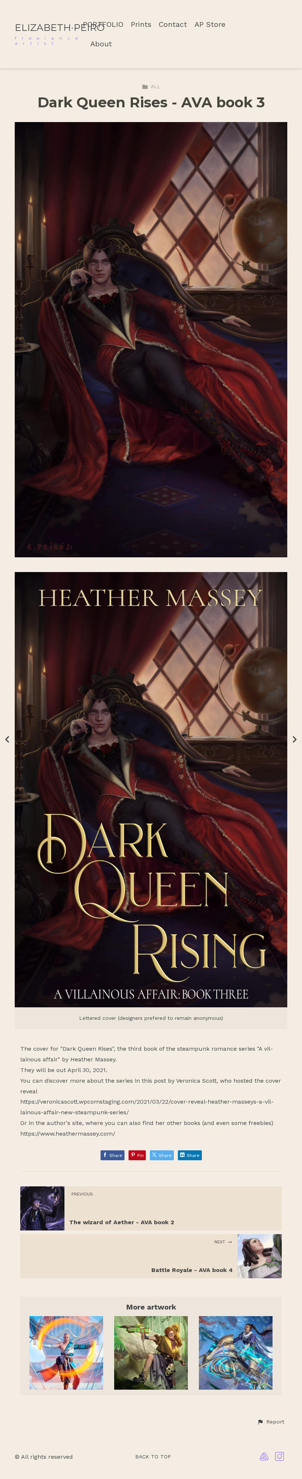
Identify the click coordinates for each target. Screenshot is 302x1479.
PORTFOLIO (103, 24)
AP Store (209, 24)
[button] (270, 1422)
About (101, 44)
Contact (173, 24)
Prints (141, 24)
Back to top (153, 1457)
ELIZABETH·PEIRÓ (60, 27)
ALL (156, 86)
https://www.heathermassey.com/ (67, 1133)
